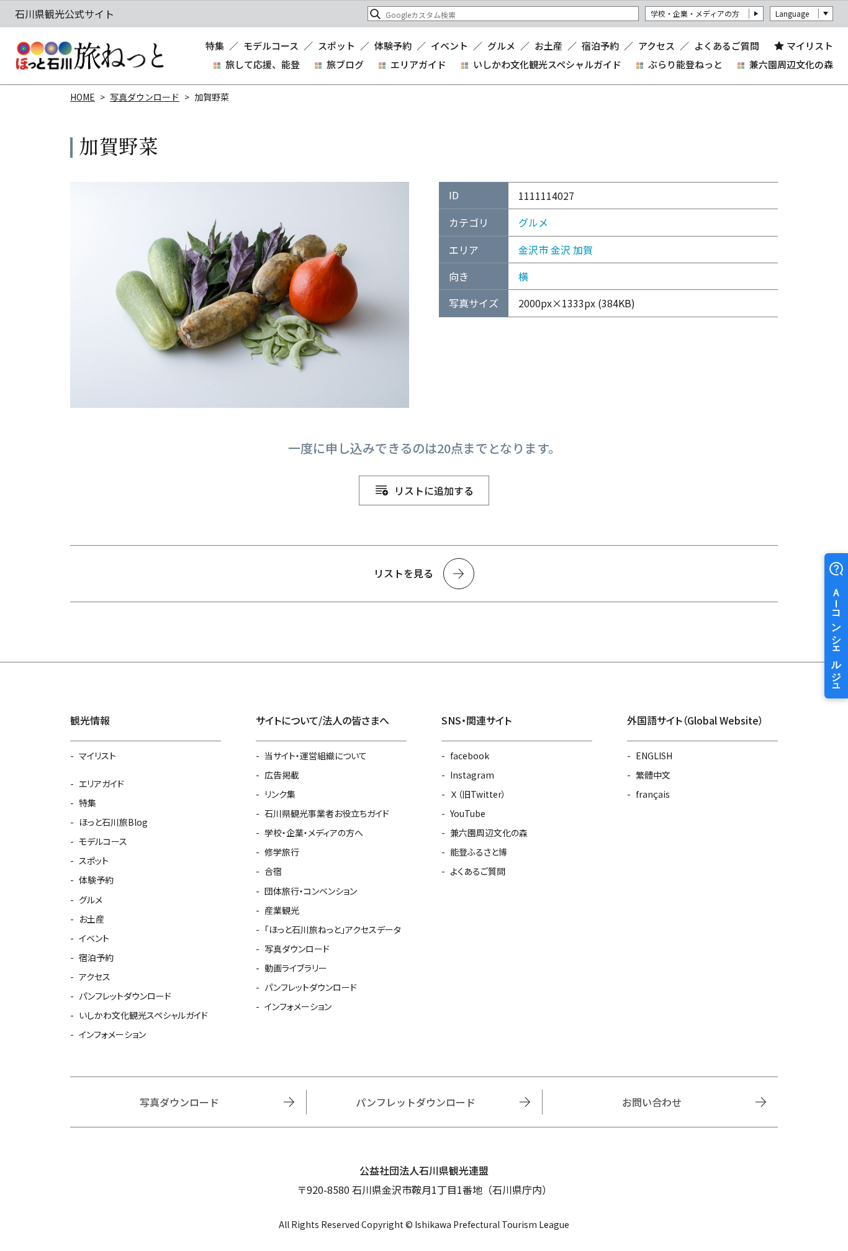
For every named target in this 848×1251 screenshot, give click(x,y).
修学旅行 (281, 852)
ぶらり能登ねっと (685, 64)
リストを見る (403, 573)
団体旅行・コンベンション (310, 891)
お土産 (548, 45)
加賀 (583, 249)
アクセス (656, 45)
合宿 (273, 871)
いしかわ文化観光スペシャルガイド (547, 64)
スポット (336, 45)
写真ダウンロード (144, 97)
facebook (469, 755)
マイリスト (810, 46)
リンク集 (279, 794)
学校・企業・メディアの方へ (313, 832)
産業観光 (281, 910)
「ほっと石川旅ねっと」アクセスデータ (332, 929)
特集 (214, 45)
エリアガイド (418, 64)
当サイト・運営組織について (315, 755)
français (653, 794)
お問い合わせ (652, 1102)
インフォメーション (112, 1034)
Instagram (472, 775)
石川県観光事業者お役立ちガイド (326, 813)
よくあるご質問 (726, 45)
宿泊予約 (600, 45)
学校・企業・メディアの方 (695, 13)
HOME (82, 97)
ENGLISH (654, 755)
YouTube (467, 813)
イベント (449, 45)
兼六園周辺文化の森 (791, 64)
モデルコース (271, 45)
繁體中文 (653, 775)
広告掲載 (281, 775)
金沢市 (533, 249)
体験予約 (393, 45)
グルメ (501, 45)
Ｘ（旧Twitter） (478, 794)
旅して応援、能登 (262, 64)
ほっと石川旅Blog (113, 822)
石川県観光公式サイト (89, 56)
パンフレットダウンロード (125, 996)
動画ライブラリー (295, 968)
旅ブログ (345, 64)
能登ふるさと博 (478, 852)
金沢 (561, 249)
